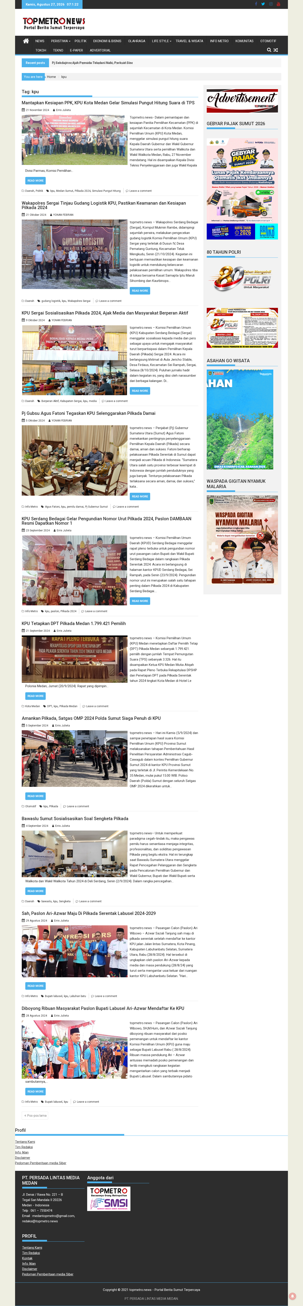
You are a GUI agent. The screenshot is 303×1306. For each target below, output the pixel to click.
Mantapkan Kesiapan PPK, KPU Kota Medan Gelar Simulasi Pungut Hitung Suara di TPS (108, 102)
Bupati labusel (53, 996)
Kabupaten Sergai (71, 401)
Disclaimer (22, 1158)
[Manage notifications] (292, 1296)
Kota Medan (32, 706)
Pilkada (53, 806)
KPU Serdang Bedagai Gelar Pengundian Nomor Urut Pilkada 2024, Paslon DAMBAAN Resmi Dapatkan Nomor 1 (106, 521)
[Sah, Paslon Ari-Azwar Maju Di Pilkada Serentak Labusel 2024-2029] (75, 928)
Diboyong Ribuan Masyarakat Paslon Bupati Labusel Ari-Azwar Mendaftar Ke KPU (103, 1008)
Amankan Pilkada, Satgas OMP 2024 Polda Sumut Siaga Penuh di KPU (91, 718)
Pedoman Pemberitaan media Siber (40, 1163)
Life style (160, 41)
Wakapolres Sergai (79, 301)
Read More (35, 180)
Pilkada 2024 (83, 190)
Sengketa (65, 901)
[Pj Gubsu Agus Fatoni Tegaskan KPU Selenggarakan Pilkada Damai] (75, 428)
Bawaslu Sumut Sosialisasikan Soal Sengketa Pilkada (75, 818)
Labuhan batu (78, 996)
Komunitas (245, 41)
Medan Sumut (64, 190)
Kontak (27, 1258)
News (39, 41)
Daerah (29, 190)
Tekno (58, 50)
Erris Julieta (63, 110)
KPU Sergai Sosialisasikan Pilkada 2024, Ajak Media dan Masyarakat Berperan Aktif (105, 313)
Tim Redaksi (24, 1147)
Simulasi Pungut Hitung (106, 190)
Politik (81, 41)
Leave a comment (141, 190)
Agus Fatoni (52, 506)
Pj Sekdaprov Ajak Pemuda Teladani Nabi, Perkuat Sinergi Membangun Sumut (109, 63)
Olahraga (136, 41)
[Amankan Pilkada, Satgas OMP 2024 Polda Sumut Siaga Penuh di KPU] (75, 733)
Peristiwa (59, 41)
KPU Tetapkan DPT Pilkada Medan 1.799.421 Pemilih (74, 623)
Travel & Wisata (189, 41)
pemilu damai (75, 506)
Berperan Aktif (50, 401)
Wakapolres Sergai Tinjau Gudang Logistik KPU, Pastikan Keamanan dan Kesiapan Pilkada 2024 (104, 205)
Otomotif (268, 41)
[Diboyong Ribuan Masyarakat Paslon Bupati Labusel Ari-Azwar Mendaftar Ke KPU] (75, 1023)
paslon (55, 611)
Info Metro (219, 41)
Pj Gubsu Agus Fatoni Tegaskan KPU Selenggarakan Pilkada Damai (88, 413)
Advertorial (100, 50)
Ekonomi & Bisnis (107, 41)
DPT (49, 706)
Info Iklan (22, 1152)
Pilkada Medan (68, 706)
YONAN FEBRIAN (63, 214)
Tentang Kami (25, 1142)
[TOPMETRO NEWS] (26, 40)
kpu (52, 190)
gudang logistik (50, 301)
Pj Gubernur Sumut (96, 506)
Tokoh (40, 50)
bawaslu (46, 901)
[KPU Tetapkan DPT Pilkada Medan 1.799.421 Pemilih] (75, 638)
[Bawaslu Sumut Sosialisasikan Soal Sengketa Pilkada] (75, 833)
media (93, 401)
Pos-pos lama (37, 1115)
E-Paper (76, 50)
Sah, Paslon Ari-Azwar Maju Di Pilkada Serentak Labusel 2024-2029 (89, 913)
